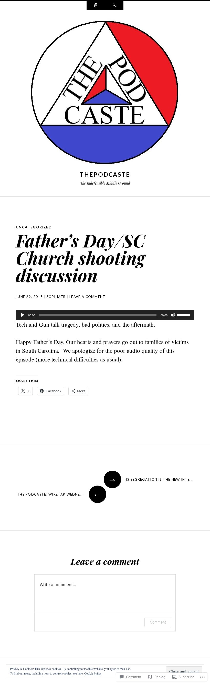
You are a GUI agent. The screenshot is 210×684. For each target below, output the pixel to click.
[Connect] (96, 5)
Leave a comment (87, 297)
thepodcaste (105, 174)
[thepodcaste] (105, 93)
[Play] (22, 315)
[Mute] (173, 315)
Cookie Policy (92, 673)
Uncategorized (34, 227)
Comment (158, 622)
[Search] (114, 5)
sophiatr (56, 297)
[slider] (184, 314)
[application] (105, 315)
